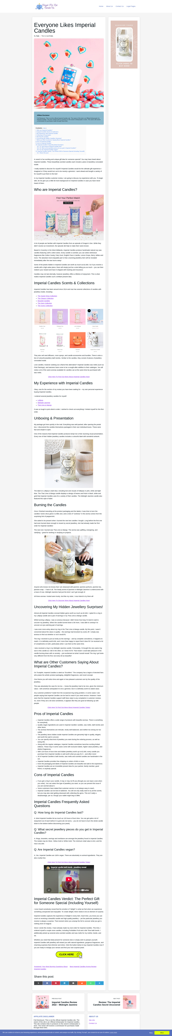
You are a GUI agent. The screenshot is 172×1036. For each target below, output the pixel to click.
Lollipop (40, 400)
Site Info (92, 1020)
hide (44, 128)
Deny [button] (151, 1032)
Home (101, 6)
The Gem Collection (45, 303)
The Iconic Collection (45, 306)
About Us (109, 6)
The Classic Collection (46, 298)
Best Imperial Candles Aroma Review (83, 966)
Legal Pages (130, 6)
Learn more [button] (113, 1032)
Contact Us (120, 6)
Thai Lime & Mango (45, 405)
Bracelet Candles (44, 301)
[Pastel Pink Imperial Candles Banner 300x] (124, 68)
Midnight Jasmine (44, 403)
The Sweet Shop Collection (47, 296)
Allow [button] (162, 1032)
